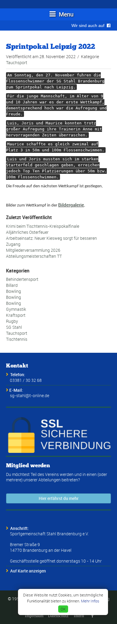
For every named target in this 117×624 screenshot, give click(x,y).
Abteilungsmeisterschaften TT (34, 256)
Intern (79, 616)
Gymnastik (16, 309)
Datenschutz (58, 616)
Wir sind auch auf (89, 25)
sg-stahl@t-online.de (29, 395)
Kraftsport (16, 315)
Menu (65, 14)
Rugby (12, 321)
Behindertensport (22, 279)
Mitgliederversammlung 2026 (33, 250)
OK (63, 609)
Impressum (34, 616)
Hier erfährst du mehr (59, 498)
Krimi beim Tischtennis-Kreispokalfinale (42, 226)
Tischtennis (16, 339)
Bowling (13, 291)
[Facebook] (92, 616)
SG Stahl (14, 327)
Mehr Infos (90, 601)
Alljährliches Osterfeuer (27, 232)
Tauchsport (16, 62)
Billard (12, 285)
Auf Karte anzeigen (28, 571)
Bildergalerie (71, 205)
